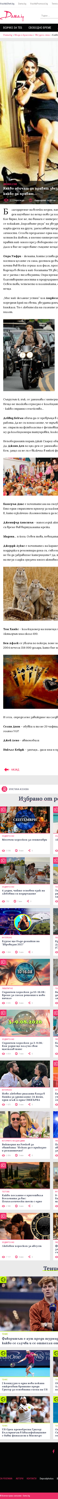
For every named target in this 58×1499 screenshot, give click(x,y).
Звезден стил (42, 34)
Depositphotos (46, 1478)
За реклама (6, 1478)
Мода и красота (24, 34)
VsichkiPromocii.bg (39, 3)
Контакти (31, 1478)
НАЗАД (14, 769)
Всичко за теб (12, 27)
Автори (19, 1478)
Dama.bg (22, 3)
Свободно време (40, 27)
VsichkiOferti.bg (7, 3)
